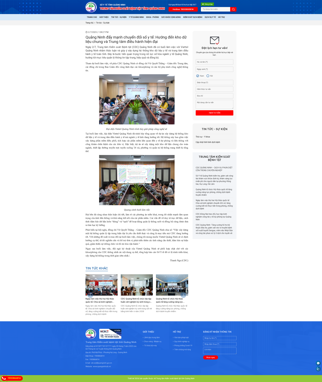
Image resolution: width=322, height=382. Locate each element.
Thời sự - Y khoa (203, 137)
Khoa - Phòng (152, 17)
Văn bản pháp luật (181, 337)
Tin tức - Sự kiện (118, 17)
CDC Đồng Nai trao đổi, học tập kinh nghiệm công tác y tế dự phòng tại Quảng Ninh (171, 301)
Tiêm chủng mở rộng (182, 350)
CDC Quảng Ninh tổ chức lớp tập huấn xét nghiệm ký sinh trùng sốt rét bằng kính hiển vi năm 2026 (101, 301)
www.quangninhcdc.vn (102, 366)
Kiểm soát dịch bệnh (192, 17)
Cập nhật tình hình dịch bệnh (208, 142)
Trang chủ (92, 17)
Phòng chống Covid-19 (183, 346)
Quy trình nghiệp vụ (181, 341)
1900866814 (99, 356)
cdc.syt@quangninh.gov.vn (101, 363)
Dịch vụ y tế (210, 17)
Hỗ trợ (221, 17)
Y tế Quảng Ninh (136, 17)
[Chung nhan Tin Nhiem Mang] (108, 337)
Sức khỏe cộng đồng (171, 17)
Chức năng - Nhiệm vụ (152, 341)
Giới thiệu (104, 17)
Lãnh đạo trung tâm (152, 337)
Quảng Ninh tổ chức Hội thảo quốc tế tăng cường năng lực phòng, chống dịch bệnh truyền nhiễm (214, 192)
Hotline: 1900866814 (183, 9)
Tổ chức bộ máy (150, 346)
